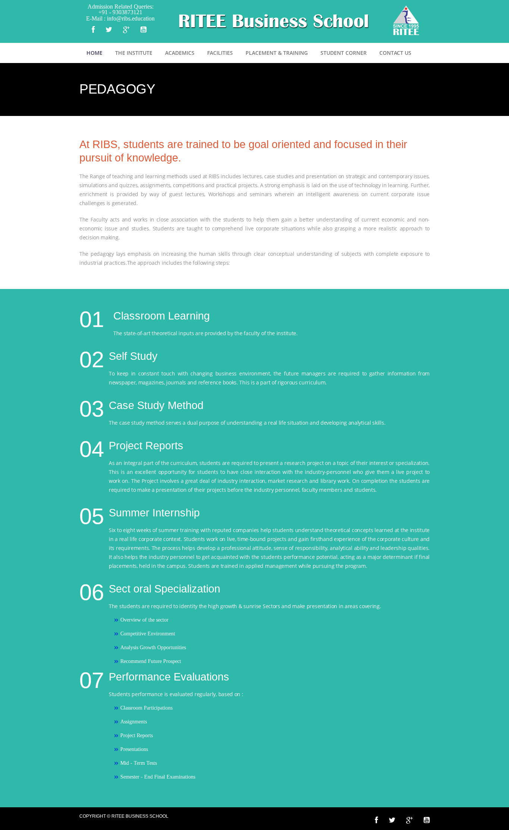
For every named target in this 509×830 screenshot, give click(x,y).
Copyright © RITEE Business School (123, 816)
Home (94, 52)
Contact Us (395, 52)
